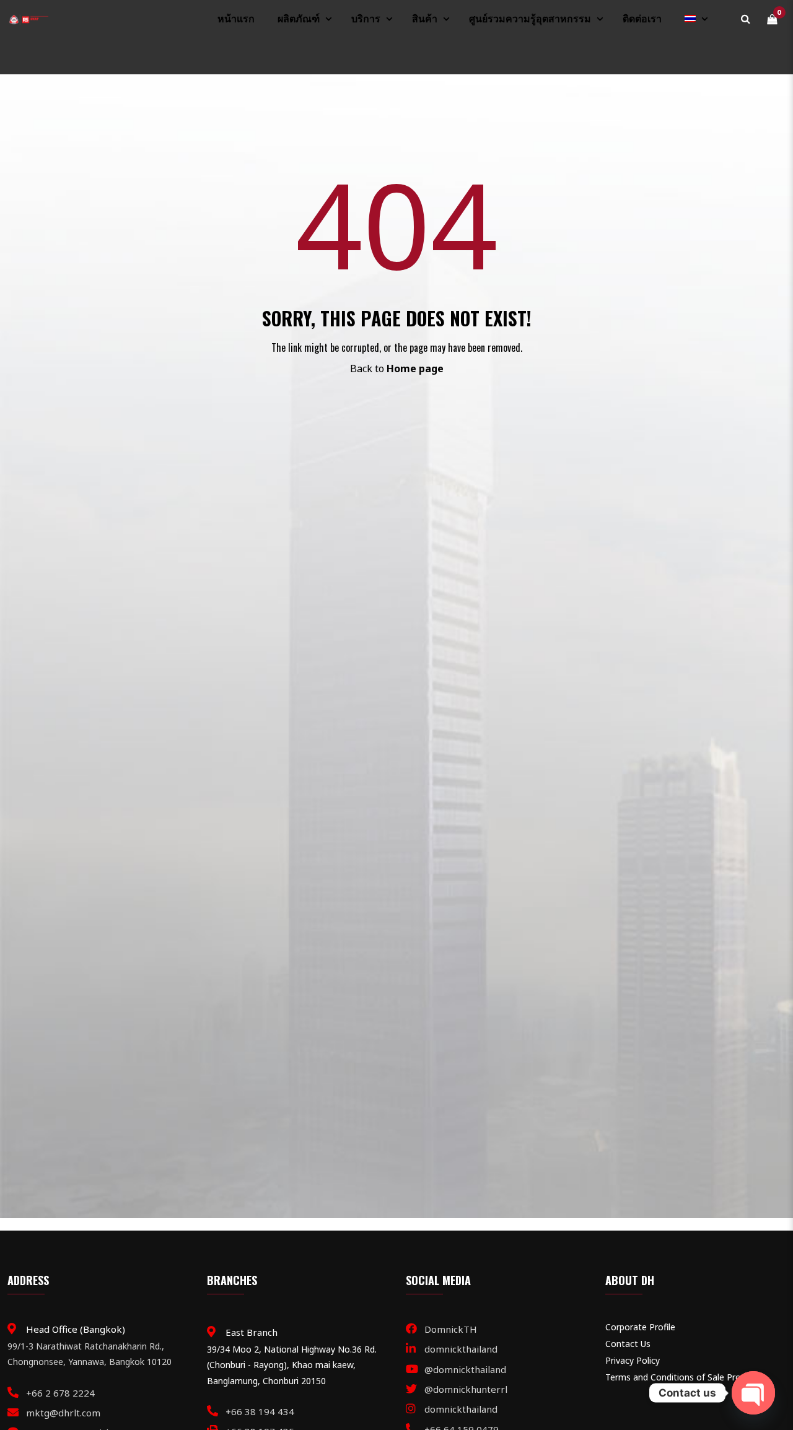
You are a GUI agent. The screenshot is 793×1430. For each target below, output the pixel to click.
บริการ (365, 19)
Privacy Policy (632, 1360)
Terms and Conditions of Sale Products (684, 1377)
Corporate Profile (640, 1327)
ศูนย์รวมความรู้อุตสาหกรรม (530, 19)
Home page (415, 368)
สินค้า (424, 19)
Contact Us (628, 1343)
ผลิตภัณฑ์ (299, 19)
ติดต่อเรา (642, 19)
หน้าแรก (236, 19)
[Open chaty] (753, 1393)
